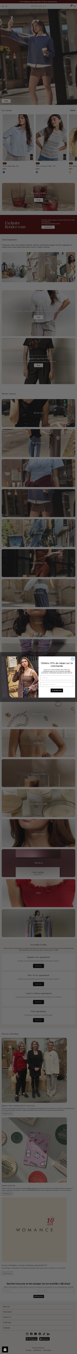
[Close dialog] (72, 658)
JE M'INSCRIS (57, 690)
